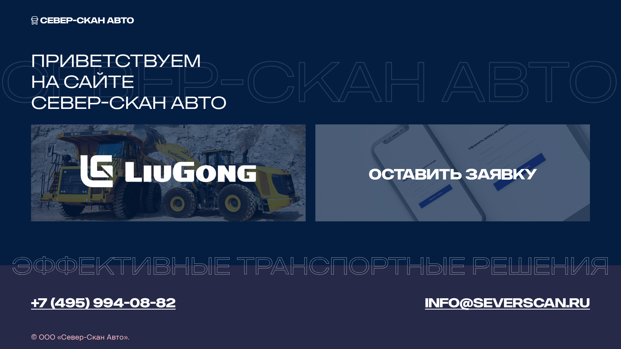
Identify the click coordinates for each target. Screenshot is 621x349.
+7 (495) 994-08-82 (103, 303)
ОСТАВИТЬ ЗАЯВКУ (453, 174)
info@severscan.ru (507, 303)
